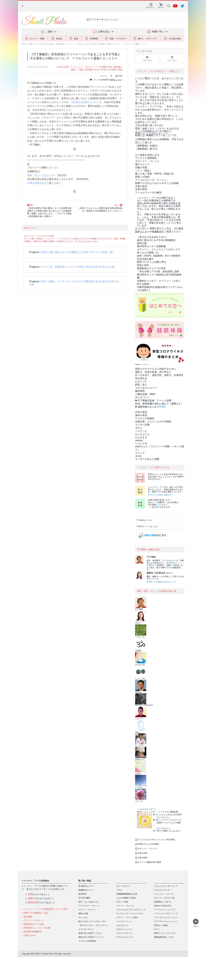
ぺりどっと (141, 431)
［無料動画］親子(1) (146, 149)
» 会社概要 (27, 916)
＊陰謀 (80, 69)
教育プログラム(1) (151, 262)
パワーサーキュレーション (165, 917)
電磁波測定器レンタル (164, 937)
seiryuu (139, 440)
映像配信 (150, 565)
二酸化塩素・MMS (145, 394)
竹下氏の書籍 (84, 898)
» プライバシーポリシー (33, 920)
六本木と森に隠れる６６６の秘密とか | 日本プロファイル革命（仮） (77, 252)
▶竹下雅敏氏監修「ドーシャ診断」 (154, 400)
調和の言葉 (83, 913)
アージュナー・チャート (89, 906)
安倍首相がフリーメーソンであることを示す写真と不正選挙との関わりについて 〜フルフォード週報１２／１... (101, 44)
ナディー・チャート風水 (127, 917)
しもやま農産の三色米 (126, 898)
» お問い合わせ (29, 935)
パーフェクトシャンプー (165, 909)
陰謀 (120, 69)
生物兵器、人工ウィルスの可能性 (153, 421)
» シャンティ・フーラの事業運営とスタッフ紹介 (45, 909)
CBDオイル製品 (161, 925)
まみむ (138, 456)
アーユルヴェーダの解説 (148, 192)
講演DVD (82, 894)
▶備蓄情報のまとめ (146, 406)
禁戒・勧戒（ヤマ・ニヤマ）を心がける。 (158, 128)
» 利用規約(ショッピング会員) (36, 928)
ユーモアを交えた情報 (147, 459)
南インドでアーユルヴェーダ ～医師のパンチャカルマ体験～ (167, 823)
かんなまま (141, 437)
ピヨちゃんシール (124, 929)
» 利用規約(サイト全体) (33, 924)
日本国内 (89, 69)
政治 (110, 67)
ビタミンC (141, 381)
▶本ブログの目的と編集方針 (159, 495)
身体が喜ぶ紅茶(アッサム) (89, 933)
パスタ (119, 890)
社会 (96, 69)
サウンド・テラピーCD (164, 898)
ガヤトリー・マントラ (147, 161)
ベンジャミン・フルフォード (83, 67)
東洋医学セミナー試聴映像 (151, 246)
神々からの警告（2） (148, 252)
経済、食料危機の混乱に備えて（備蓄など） (159, 403)
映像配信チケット (86, 890)
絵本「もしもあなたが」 (89, 902)
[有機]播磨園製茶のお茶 (126, 894)
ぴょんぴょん (142, 434)
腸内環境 (140, 391)
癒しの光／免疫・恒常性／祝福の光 (154, 173)
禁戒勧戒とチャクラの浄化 (151, 268)
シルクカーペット (124, 921)
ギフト (157, 929)
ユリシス (140, 452)
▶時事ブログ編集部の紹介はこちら (161, 582)
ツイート (104, 76)
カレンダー (83, 917)
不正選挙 (103, 67)
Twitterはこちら (145, 520)
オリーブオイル (123, 886)
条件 (158, 507)
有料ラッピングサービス (165, 933)
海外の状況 (141, 415)
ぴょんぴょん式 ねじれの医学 (169, 814)
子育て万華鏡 (162, 831)
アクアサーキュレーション (165, 921)
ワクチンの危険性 (144, 418)
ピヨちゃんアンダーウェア (165, 886)
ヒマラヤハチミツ (86, 929)
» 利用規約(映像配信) (32, 931)
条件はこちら (115, 80)
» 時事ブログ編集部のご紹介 (35, 913)
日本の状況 (141, 412)
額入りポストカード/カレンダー (92, 921)
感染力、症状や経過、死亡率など (153, 372)
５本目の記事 (62, 67)
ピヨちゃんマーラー (163, 890)
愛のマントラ (142, 164)
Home (24, 44)
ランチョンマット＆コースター (130, 913)
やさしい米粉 (122, 902)
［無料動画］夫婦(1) (146, 145)
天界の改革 (141, 186)
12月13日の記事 (46, 44)
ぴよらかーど (122, 925)
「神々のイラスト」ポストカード (93, 925)
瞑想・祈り (141, 384)
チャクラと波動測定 (146, 158)
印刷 (120, 76)
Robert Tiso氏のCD (162, 906)
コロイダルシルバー (146, 388)
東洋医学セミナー (174, 563)
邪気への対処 (142, 177)
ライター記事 (142, 424)
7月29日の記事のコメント (85, 102)
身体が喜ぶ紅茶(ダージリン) (90, 937)
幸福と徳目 (143, 265)
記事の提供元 (34, 183)
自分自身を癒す (145, 259)
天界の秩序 (141, 189)
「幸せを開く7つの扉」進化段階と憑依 (158, 271)
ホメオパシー (142, 397)
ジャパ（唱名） (143, 170)
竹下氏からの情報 (108, 69)
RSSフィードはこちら (148, 526)
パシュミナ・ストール (164, 894)
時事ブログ (33, 44)
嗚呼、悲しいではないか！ (41, 175)
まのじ (138, 428)
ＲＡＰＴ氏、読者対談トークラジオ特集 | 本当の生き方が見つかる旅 (77, 267)
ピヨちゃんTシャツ (124, 937)
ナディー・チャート (87, 909)
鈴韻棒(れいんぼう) (162, 902)
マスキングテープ (124, 933)
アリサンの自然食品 (87, 941)
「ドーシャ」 (152, 180)
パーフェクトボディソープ (165, 913)
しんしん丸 (141, 443)
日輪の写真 (141, 167)
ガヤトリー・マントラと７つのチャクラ (158, 249)
